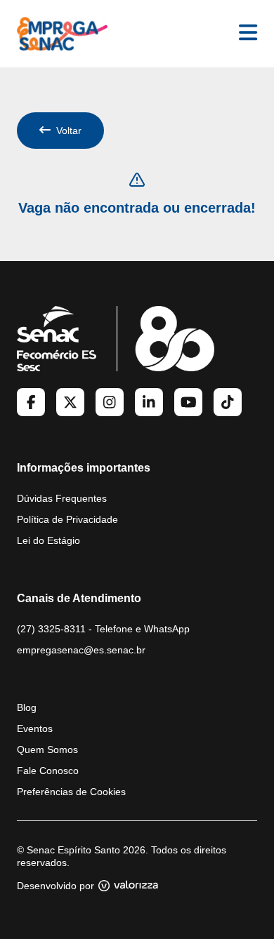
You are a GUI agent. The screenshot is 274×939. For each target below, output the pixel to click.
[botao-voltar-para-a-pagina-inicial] (62, 34)
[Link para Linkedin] (149, 402)
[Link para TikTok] (228, 402)
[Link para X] (70, 402)
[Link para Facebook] (31, 402)
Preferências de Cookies (71, 791)
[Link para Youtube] (188, 402)
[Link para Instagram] (110, 402)
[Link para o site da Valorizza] (128, 885)
